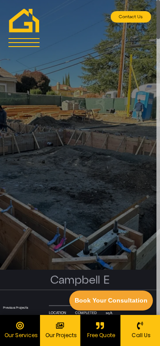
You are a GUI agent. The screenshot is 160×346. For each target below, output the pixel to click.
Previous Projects (15, 308)
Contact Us (131, 17)
